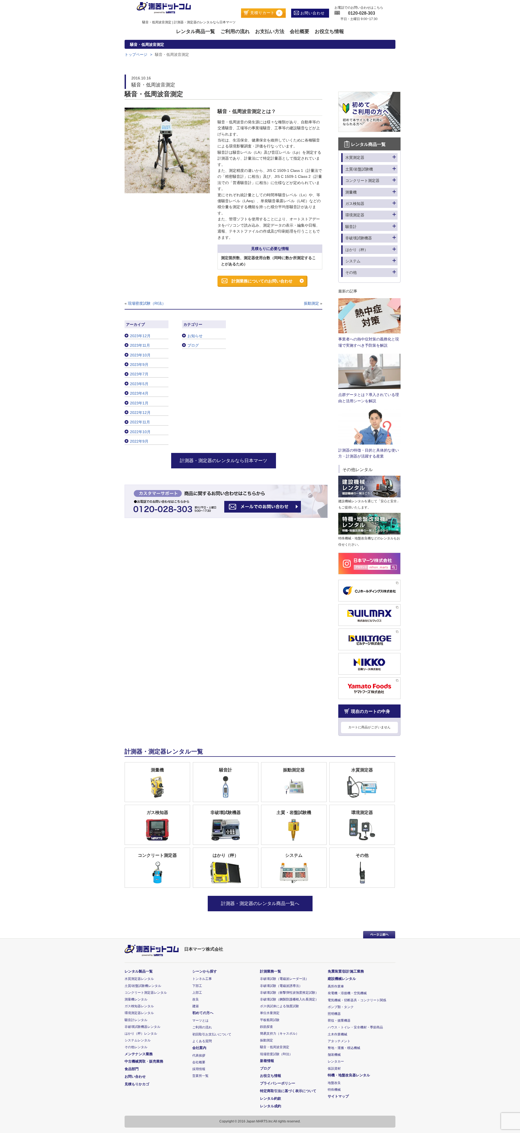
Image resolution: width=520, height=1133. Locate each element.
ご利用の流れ (235, 31)
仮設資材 (334, 1068)
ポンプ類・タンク (341, 1007)
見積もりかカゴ (137, 1084)
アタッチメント (339, 1041)
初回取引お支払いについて (211, 1034)
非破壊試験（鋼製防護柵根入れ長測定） (289, 999)
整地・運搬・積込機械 (344, 1048)
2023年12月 (140, 336)
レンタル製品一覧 (139, 971)
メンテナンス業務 (139, 1054)
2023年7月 (139, 374)
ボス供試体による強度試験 (279, 1006)
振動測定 (311, 303)
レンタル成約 (270, 1106)
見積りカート (264, 13)
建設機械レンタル (342, 979)
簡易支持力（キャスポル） (279, 1033)
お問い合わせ (312, 13)
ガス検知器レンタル (139, 1006)
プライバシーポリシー (277, 1083)
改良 (195, 999)
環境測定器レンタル (139, 1013)
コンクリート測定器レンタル (146, 992)
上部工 (197, 992)
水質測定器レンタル (139, 979)
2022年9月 (139, 441)
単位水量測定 (270, 1013)
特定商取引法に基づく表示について (288, 1091)
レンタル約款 (270, 1098)
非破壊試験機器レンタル (142, 1027)
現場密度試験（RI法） (147, 303)
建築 (195, 1006)
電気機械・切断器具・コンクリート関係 (357, 1000)
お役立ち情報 (329, 31)
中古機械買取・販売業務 (144, 1061)
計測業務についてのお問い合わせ (262, 281)
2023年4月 (139, 393)
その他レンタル (136, 1047)
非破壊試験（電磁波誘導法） (281, 986)
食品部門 (132, 1069)
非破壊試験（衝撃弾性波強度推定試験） (289, 992)
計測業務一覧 (270, 971)
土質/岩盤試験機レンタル (143, 986)
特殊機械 (334, 1090)
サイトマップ (338, 1096)
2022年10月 (140, 432)
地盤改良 (334, 1083)
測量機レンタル (136, 999)
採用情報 (198, 1069)
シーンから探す (204, 971)
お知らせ (195, 336)
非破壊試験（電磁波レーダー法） (284, 979)
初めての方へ (202, 1013)
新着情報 (267, 1061)
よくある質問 (202, 1041)
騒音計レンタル (136, 1020)
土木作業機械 (337, 1034)
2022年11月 (140, 422)
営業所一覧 (200, 1076)
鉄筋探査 (266, 1027)
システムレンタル (138, 1040)
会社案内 (199, 1048)
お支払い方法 (269, 31)
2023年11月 (140, 345)
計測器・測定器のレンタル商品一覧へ (260, 903)
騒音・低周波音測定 (274, 1047)
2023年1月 (139, 403)
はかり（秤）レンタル (141, 1033)
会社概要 (299, 31)
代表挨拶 (198, 1055)
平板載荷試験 (270, 1020)
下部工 (197, 986)
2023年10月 (140, 355)
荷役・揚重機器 (339, 1020)
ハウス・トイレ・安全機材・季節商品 (355, 1027)
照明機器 (334, 1014)
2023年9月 (139, 364)
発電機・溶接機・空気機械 (347, 993)
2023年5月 (139, 384)
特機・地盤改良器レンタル (349, 1075)
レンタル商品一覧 (195, 31)
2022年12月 (140, 412)
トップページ (136, 54)
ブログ (193, 345)
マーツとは (200, 1020)
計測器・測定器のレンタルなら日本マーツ (223, 460)
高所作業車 (336, 986)
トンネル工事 (202, 979)
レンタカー (336, 1061)
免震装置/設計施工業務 (346, 971)
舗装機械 (334, 1055)
